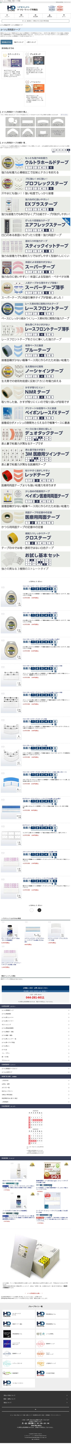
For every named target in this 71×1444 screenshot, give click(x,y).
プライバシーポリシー (55, 1415)
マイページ (67, 2)
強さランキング (18, 42)
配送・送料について (27, 1415)
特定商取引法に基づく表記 (38, 1415)
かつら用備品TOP (5, 25)
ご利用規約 (47, 1415)
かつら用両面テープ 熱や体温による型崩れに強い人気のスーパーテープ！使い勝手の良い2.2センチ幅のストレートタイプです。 (52, 1219)
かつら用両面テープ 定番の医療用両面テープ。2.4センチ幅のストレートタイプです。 (52, 1188)
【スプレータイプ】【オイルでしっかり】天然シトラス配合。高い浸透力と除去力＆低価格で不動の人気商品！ (18, 1186)
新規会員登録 (59, 2)
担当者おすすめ (6, 42)
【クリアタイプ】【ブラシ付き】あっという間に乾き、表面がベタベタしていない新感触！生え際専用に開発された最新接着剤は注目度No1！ (18, 1217)
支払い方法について (18, 1415)
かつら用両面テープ (17, 25)
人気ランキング (31, 42)
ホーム (11, 1415)
